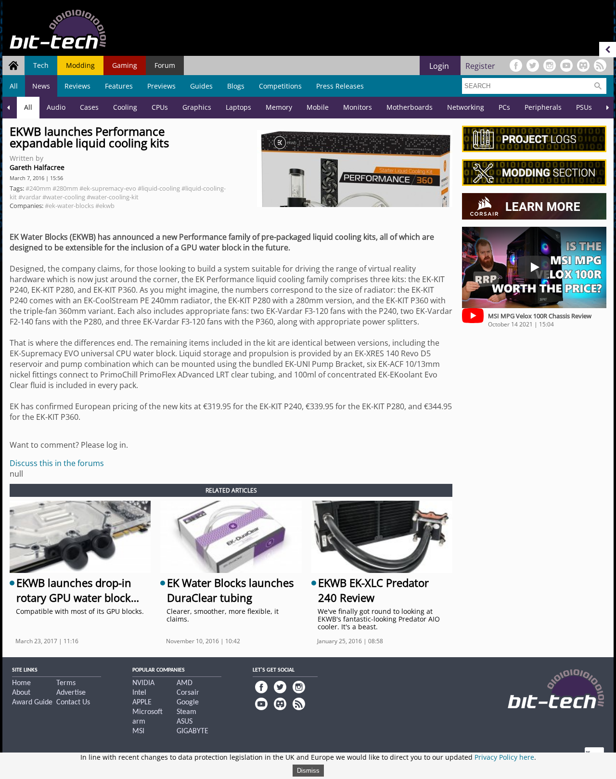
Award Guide (32, 702)
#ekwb (105, 205)
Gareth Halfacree (37, 167)
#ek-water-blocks (69, 205)
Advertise (71, 693)
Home (21, 683)
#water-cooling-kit (113, 197)
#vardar (29, 197)
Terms (66, 683)
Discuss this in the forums (57, 463)
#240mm (38, 188)
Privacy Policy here (504, 757)
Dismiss (308, 770)
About (21, 693)
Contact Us (73, 702)
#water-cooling (63, 197)
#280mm (65, 188)
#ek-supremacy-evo (107, 188)
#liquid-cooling (159, 188)
